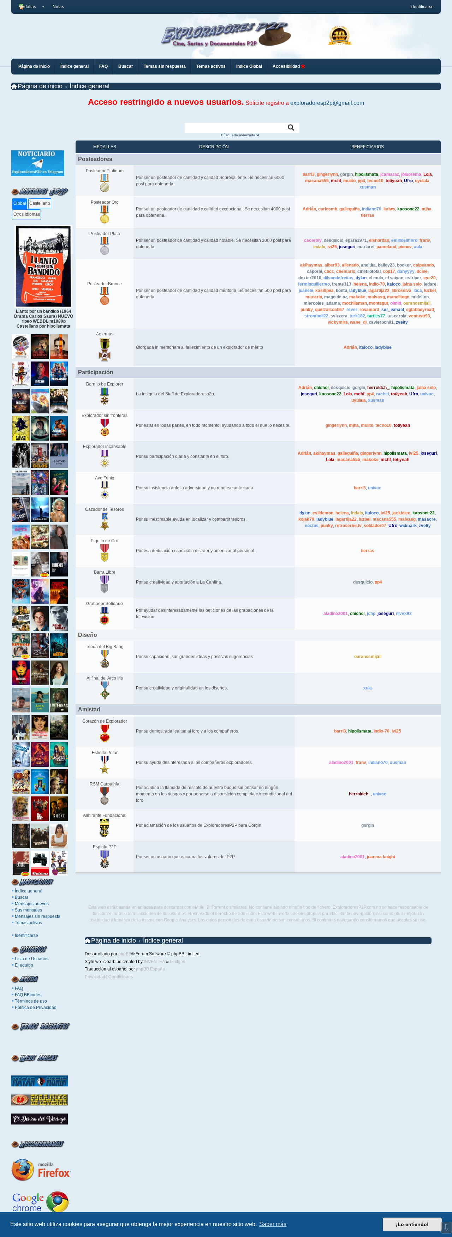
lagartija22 (378, 290)
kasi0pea (324, 290)
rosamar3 (369, 309)
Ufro (408, 180)
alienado (350, 265)
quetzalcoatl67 (329, 309)
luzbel (430, 290)
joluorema (411, 174)
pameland (386, 246)
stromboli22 (316, 315)
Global (19, 203)
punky (307, 309)
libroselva (401, 290)
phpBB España (150, 969)
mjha (427, 209)
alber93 (332, 265)
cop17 (389, 271)
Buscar (21, 897)
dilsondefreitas (338, 277)
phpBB (124, 953)
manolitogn (398, 296)
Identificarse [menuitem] (422, 6)
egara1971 (356, 240)
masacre (427, 519)
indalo (319, 246)
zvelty (402, 322)
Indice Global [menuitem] (249, 66)
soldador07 (375, 525)
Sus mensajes (28, 910)
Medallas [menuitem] (27, 6)
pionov (405, 246)
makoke (357, 296)
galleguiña (349, 209)
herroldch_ (378, 387)
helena (360, 284)
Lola (427, 174)
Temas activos (28, 922)
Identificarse (26, 935)
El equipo (24, 965)
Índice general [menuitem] (74, 66)
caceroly (313, 240)
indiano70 (371, 209)
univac (427, 394)
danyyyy (406, 271)
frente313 (341, 284)
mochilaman (354, 303)
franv (425, 240)
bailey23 (386, 265)
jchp (371, 613)
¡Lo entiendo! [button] (412, 1224)
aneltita (368, 265)
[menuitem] (55, 6)
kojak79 (306, 519)
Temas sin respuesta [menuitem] (165, 66)
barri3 (309, 174)
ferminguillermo (314, 284)
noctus (312, 525)
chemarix (345, 271)
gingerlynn (327, 174)
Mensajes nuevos (32, 903)
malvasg (376, 296)
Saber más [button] (272, 1224)
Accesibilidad (287, 66)
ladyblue (357, 290)
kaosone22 (408, 209)
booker (404, 265)
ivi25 (332, 246)
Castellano (39, 203)
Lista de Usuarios (31, 958)
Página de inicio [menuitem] (34, 66)
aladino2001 (335, 613)
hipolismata (366, 174)
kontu (341, 290)
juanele (306, 290)
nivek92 (404, 613)
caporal (314, 271)
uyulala (422, 180)
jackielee (401, 512)
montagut (378, 303)
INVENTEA (154, 961)
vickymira (338, 322)
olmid (395, 303)
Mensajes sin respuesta (37, 916)
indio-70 (377, 284)
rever (351, 309)
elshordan (379, 240)
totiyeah (394, 180)
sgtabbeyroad (420, 309)
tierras (367, 215)
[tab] (19, 203)
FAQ (19, 988)
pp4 (361, 180)
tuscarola (396, 315)
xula (418, 246)
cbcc (329, 271)
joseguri (347, 246)
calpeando (423, 265)
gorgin (346, 174)
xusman (367, 187)
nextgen (177, 961)
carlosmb (327, 209)
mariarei (365, 246)
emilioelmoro (404, 240)
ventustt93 (419, 315)
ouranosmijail (416, 303)
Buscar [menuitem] (125, 66)
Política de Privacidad (35, 1007)
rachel (382, 394)
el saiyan (394, 277)
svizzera (339, 315)
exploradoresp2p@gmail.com (327, 103)
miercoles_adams (322, 303)
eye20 (429, 277)
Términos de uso (31, 1001)
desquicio (333, 240)
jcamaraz (389, 174)
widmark (408, 525)
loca (418, 290)
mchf (336, 180)
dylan (361, 277)
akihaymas (311, 265)
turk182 (357, 315)
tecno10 (375, 180)
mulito (349, 180)
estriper (413, 277)
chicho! (321, 387)
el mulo (376, 277)
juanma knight (381, 856)
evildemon (323, 512)
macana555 (317, 180)
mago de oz (335, 296)
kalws (389, 209)
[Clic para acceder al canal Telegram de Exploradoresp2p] (37, 174)
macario (313, 296)
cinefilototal (369, 271)
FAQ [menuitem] (103, 66)
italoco (393, 284)
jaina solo (412, 284)
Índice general (28, 891)
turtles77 (376, 315)
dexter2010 (309, 277)
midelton (420, 296)
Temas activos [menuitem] (211, 66)
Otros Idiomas (26, 214)
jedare (430, 284)
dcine (422, 271)
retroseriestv (348, 525)
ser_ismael (392, 309)
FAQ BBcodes (28, 994)
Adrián (309, 209)
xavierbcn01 (381, 322)
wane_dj (358, 322)
